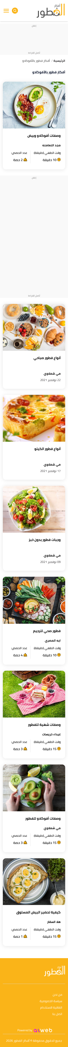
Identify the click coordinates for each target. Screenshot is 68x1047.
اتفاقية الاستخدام (51, 1007)
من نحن (57, 994)
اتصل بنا (57, 1014)
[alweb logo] (43, 1030)
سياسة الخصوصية (51, 1001)
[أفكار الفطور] (50, 11)
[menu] (6, 11)
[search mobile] (15, 11)
